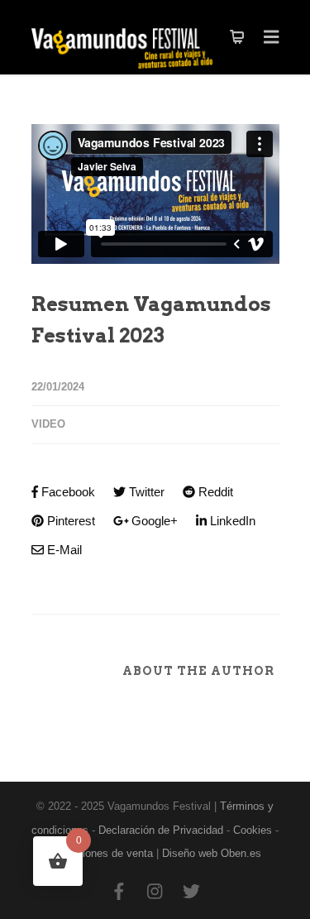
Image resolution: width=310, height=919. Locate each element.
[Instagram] (155, 892)
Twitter (145, 492)
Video (48, 424)
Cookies (252, 830)
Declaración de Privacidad (160, 830)
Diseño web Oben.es (211, 853)
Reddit (214, 492)
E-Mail (63, 550)
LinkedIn (231, 521)
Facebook (66, 492)
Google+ (153, 521)
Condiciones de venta (101, 853)
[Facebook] (119, 892)
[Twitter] (191, 892)
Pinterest (69, 521)
